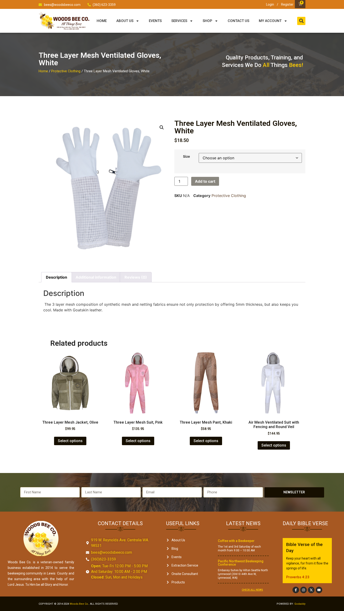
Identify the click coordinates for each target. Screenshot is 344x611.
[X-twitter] (311, 590)
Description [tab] (56, 277)
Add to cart (205, 181)
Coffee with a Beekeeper (236, 541)
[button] (301, 21)
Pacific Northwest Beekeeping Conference (240, 562)
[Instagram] (303, 590)
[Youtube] (319, 590)
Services (179, 21)
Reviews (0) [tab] (135, 277)
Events (155, 21)
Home (102, 21)
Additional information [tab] (96, 277)
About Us (124, 21)
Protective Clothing (66, 71)
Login (270, 4)
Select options (70, 441)
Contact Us (238, 21)
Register (287, 4)
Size (186, 156)
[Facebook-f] (296, 590)
